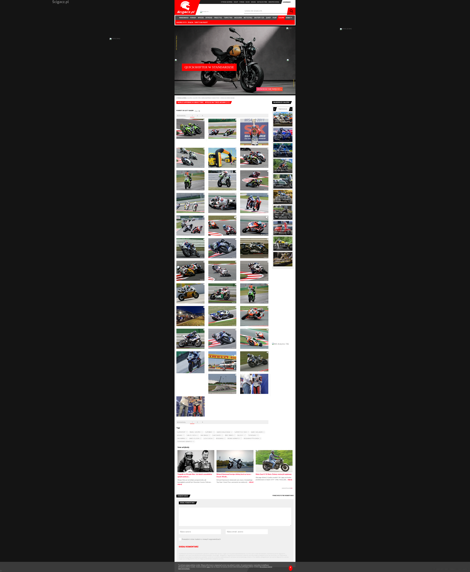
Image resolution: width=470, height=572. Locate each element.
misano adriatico (235, 438)
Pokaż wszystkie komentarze (283, 495)
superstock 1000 (242, 432)
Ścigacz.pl (185, 7)
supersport (182, 432)
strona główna (226, 2)
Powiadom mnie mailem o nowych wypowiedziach (201, 539)
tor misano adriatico (185, 441)
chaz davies (217, 435)
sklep (236, 2)
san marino (182, 438)
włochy (241, 435)
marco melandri (258, 432)
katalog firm (262, 2)
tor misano (253, 435)
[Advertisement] (283, 308)
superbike (210, 432)
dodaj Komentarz (188, 546)
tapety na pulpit (201, 23)
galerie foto (181, 23)
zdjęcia (190, 23)
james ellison (195, 438)
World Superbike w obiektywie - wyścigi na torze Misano (217, 98)
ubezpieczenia (273, 2)
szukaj (291, 11)
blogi (248, 2)
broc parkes (230, 435)
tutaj (208, 567)
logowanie (287, 2)
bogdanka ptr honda (252, 438)
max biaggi (205, 435)
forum (241, 2)
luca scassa (208, 438)
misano (181, 435)
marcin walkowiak (225, 432)
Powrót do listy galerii (185, 110)
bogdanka (221, 438)
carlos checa (193, 435)
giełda (253, 2)
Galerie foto (197, 98)
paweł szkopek (196, 432)
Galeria (189, 98)
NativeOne (235, 488)
